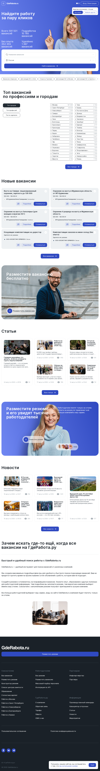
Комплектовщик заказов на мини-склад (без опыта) (73, 233)
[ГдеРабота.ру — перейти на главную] (12, 3)
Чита (78, 153)
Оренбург (80, 122)
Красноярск (56, 125)
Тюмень (79, 127)
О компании (40, 702)
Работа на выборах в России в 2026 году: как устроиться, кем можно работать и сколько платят (58, 343)
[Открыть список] (93, 54)
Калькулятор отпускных (78, 706)
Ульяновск (55, 147)
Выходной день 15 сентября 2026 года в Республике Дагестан (81, 495)
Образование (6, 691)
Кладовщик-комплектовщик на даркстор (22, 232)
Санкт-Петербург (58, 108)
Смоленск (80, 119)
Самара (55, 113)
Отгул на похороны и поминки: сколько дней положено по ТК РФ (91, 343)
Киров (54, 133)
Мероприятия (74, 718)
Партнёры (73, 680)
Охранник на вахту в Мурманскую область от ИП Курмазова (72, 192)
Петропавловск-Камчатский (82, 150)
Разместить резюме (9, 680)
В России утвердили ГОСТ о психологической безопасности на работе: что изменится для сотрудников (25, 479)
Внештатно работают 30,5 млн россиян (58, 504)
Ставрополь (81, 147)
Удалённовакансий (27, 44)
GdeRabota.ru (53, 560)
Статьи (72, 710)
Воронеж (55, 150)
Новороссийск (82, 156)
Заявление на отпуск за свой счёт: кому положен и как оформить (91, 368)
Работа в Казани (8, 715)
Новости (72, 714)
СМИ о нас (39, 718)
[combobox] (48, 54)
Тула (78, 105)
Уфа (53, 142)
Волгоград (56, 122)
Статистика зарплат (9, 695)
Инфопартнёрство (76, 676)
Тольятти (55, 153)
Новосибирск (56, 110)
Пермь (54, 130)
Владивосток (81, 116)
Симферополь (81, 145)
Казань (79, 108)
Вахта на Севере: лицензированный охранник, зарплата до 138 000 (20, 192)
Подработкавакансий (29, 33)
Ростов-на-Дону (82, 110)
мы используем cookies (68, 766)
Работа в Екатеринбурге (11, 711)
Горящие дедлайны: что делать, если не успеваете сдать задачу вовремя (15, 359)
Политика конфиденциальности (63, 731)
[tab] (11, 105)
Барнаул (79, 125)
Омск (54, 119)
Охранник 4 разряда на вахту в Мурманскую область (73, 213)
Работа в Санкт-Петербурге (12, 703)
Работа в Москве (8, 699)
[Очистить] (90, 54)
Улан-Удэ (80, 139)
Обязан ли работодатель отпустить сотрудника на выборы (58, 368)
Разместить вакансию (44, 680)
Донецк (79, 113)
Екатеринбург (57, 116)
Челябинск (56, 139)
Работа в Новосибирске (11, 707)
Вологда (79, 130)
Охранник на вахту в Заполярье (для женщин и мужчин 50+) (20, 213)
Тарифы (38, 710)
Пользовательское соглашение (13, 731)
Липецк (79, 136)
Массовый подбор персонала (47, 683)
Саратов (55, 156)
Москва (54, 105)
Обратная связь (41, 706)
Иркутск (55, 159)
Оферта (38, 714)
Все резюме (40, 676)
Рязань (79, 159)
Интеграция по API (42, 687)
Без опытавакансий (7, 44)
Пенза (79, 142)
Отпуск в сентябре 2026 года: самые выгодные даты (25, 504)
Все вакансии (6, 676)
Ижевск (55, 145)
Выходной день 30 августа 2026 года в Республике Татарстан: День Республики (58, 479)
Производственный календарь (81, 702)
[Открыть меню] (3, 3)
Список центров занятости (12, 687)
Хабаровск (56, 136)
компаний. (68, 567)
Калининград (81, 133)
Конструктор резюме (9, 683)
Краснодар (56, 127)
